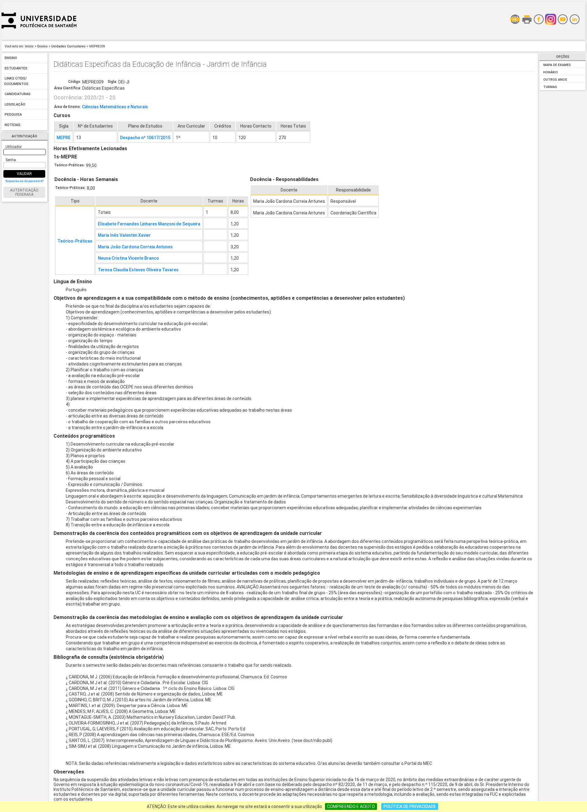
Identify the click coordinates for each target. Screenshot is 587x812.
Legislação (15, 104)
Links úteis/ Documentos (16, 81)
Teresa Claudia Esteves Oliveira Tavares (138, 269)
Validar (24, 174)
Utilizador (14, 147)
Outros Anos (555, 80)
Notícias (12, 125)
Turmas (550, 87)
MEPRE (64, 137)
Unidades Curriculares (68, 46)
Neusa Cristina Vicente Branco (128, 258)
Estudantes (16, 68)
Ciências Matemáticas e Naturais (115, 106)
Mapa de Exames (557, 65)
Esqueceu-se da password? (24, 181)
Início (29, 46)
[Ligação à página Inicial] (39, 38)
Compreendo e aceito (351, 806)
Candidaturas (18, 94)
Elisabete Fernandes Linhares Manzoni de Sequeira (149, 223)
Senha (11, 160)
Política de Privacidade (409, 806)
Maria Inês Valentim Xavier (124, 235)
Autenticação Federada (24, 192)
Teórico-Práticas (74, 241)
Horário (550, 72)
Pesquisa (13, 115)
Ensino (42, 46)
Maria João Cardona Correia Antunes (135, 246)
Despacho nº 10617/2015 (145, 137)
